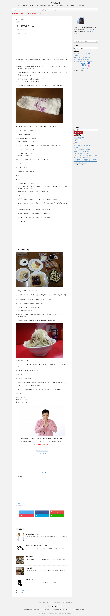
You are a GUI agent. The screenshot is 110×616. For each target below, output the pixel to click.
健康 (19, 503)
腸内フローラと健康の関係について (83, 157)
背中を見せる (55, 3)
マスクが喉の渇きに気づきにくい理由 (37, 545)
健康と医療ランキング (79, 137)
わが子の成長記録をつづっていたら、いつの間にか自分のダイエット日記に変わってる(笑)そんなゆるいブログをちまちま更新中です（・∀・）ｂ (55, 609)
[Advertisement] (42, 45)
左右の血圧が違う (25, 590)
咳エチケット (29, 579)
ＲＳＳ (76, 142)
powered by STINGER (66, 613)
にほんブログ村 (42, 472)
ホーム (32, 10)
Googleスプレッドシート (80, 163)
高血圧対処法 (29, 556)
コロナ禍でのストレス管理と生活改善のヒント (85, 161)
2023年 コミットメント (58, 10)
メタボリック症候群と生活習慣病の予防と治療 (85, 155)
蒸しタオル (24, 505)
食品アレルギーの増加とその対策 (82, 57)
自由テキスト (85, 68)
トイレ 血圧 (29, 568)
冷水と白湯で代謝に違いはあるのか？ (83, 61)
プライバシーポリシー (19, 10)
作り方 (19, 505)
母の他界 (76, 55)
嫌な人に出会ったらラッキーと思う (83, 53)
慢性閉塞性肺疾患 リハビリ (33, 534)
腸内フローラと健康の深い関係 (81, 59)
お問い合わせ (45, 10)
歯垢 (22, 592)
